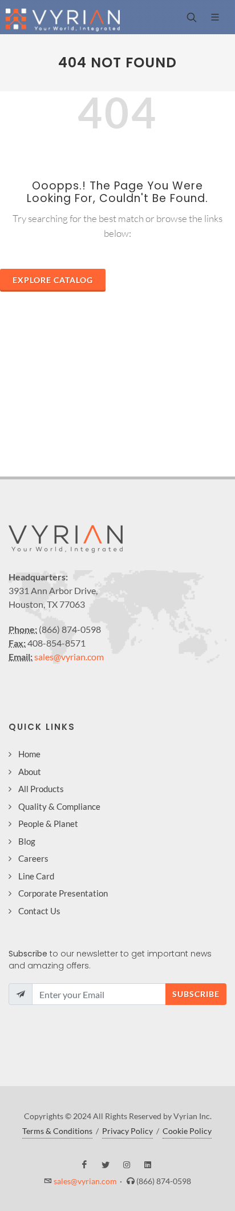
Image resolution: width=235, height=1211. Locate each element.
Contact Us (39, 911)
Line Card (36, 876)
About (29, 771)
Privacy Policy (127, 1131)
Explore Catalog (53, 280)
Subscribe (196, 994)
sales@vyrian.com (69, 656)
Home (29, 754)
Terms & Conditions (57, 1131)
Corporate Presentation (63, 893)
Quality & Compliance (59, 806)
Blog (26, 841)
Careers (33, 858)
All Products (41, 789)
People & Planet (48, 823)
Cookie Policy (187, 1131)
